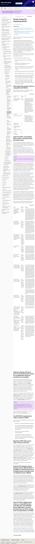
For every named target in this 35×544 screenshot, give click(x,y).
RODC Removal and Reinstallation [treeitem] (9, 128)
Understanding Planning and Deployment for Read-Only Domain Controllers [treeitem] (9, 100)
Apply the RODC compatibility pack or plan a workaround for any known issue (24, 30)
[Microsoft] (1, 8)
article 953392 (18, 529)
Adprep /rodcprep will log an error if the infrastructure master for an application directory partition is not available (24, 32)
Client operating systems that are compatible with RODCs (23, 28)
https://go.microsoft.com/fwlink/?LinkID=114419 (21, 413)
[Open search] (30, 8)
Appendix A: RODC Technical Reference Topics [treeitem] (8, 140)
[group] (23, 288)
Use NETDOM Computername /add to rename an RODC (22, 33)
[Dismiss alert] (33, 2)
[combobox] (6, 17)
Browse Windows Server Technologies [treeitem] (6, 47)
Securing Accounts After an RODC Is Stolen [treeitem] (9, 133)
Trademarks (7, 543)
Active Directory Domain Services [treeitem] (7, 59)
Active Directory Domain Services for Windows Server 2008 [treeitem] (8, 66)
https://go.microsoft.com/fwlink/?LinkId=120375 (21, 53)
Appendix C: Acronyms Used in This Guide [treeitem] (8, 148)
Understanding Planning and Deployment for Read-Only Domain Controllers (20, 16)
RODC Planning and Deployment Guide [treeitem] (8, 86)
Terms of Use (3, 543)
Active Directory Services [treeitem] (7, 51)
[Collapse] (11, 15)
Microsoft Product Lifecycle (8, 11)
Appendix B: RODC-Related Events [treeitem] (8, 144)
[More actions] (33, 16)
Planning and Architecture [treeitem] (7, 76)
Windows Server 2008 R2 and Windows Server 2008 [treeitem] (6, 20)
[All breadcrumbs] (14, 16)
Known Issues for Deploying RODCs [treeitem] (9, 112)
